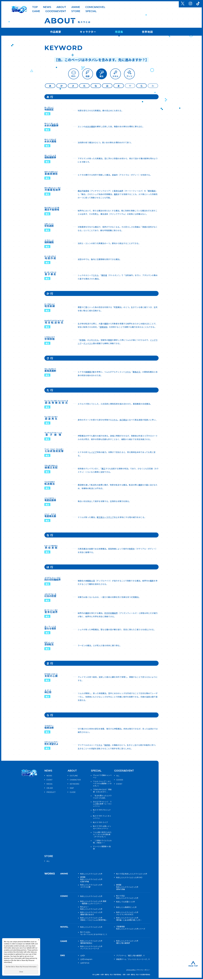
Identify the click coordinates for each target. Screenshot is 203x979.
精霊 (110, 340)
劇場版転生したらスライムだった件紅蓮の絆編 (91, 879)
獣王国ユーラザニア (105, 517)
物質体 (132, 548)
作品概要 (55, 32)
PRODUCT (51, 792)
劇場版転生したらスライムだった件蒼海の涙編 (127, 887)
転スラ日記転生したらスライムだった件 (127, 897)
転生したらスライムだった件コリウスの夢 (91, 886)
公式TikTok (84, 963)
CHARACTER (75, 780)
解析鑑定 (152, 190)
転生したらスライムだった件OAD (129, 877)
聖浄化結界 (118, 190)
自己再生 (123, 419)
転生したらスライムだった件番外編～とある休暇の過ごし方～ (129, 919)
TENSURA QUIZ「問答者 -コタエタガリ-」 (102, 791)
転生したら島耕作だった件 (126, 907)
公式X (82, 956)
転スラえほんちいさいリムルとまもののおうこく (93, 933)
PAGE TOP (193, 966)
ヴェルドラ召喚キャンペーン (102, 776)
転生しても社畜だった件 (125, 902)
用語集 (119, 32)
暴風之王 (136, 371)
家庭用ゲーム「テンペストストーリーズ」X (133, 959)
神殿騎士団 (90, 580)
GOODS (119, 780)
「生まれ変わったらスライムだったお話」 (102, 797)
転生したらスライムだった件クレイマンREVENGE (127, 913)
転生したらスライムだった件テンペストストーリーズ (91, 947)
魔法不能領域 (83, 190)
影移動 (82, 340)
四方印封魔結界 (111, 613)
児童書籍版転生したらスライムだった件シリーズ (130, 928)
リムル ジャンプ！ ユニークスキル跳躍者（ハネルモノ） (102, 783)
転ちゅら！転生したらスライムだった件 (91, 908)
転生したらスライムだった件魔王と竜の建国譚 (127, 942)
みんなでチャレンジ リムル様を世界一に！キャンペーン (102, 804)
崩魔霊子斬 (90, 371)
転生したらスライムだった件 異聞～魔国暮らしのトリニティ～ (93, 902)
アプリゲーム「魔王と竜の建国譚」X (130, 956)
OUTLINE (74, 776)
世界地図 (147, 32)
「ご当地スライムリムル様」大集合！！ (102, 841)
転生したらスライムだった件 (91, 874)
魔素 (116, 194)
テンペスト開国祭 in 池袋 (102, 847)
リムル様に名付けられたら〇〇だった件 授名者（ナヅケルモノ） (102, 834)
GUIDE (73, 792)
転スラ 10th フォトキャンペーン (102, 817)
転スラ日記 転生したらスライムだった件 (131, 874)
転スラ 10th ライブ (100, 822)
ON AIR (50, 788)
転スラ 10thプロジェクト (102, 811)
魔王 (103, 468)
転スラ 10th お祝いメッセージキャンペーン (102, 827)
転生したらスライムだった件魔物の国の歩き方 (91, 913)
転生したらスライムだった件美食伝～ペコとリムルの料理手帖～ (93, 919)
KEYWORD (74, 784)
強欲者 (107, 745)
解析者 (104, 275)
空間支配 (103, 327)
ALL (117, 776)
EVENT (50, 780)
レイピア (93, 452)
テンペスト (88, 343)
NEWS (49, 776)
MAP (72, 788)
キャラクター (88, 32)
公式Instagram (86, 959)
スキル (96, 275)
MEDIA (49, 784)
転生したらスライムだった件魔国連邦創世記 (91, 942)
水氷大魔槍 (90, 126)
